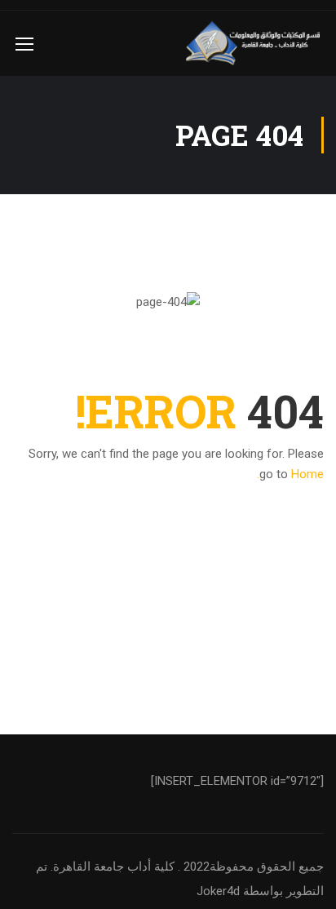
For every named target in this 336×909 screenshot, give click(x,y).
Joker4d (218, 891)
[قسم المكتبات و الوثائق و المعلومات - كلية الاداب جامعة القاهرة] (254, 43)
